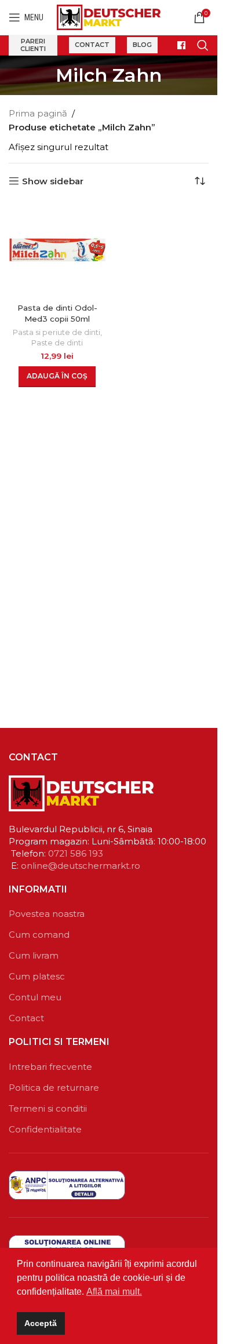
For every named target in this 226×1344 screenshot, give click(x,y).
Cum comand (39, 934)
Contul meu (35, 997)
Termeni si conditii (48, 1108)
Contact (92, 45)
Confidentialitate (45, 1129)
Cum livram (34, 955)
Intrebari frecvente (50, 1066)
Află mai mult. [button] (114, 1291)
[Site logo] (109, 16)
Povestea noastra (47, 913)
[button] (57, 376)
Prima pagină (38, 113)
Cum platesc (37, 976)
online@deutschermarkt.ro (80, 865)
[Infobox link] (177, 45)
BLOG (142, 45)
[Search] (202, 45)
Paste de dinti (57, 342)
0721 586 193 (75, 853)
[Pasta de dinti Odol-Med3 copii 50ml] (57, 249)
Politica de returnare (54, 1087)
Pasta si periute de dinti (56, 332)
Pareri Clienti (33, 45)
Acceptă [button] (40, 1323)
